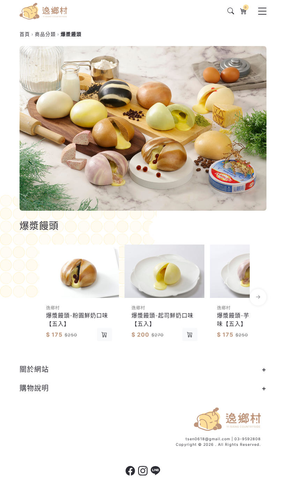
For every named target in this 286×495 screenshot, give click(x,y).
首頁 (25, 34)
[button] (28, 297)
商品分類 (45, 34)
